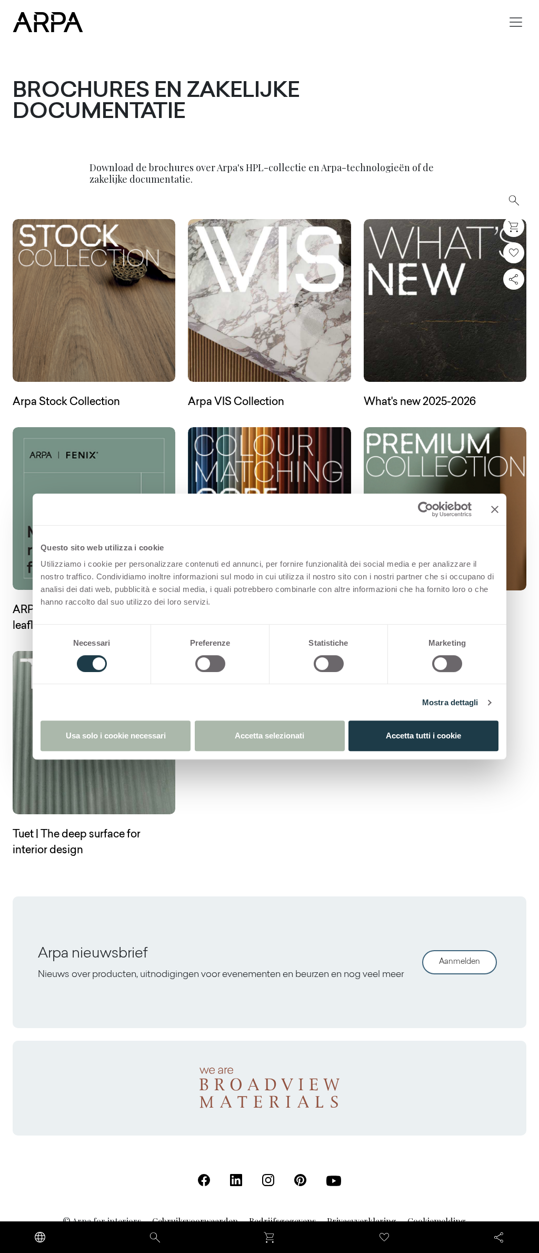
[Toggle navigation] (515, 22)
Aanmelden (459, 962)
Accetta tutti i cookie (423, 735)
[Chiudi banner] (494, 509)
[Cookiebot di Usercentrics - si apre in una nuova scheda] (426, 509)
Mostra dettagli (450, 702)
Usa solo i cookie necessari (116, 735)
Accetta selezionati (269, 735)
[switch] (210, 663)
